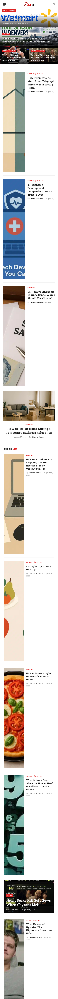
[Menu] (4, 4)
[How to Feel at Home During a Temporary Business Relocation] (29, 406)
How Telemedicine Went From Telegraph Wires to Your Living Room (41, 82)
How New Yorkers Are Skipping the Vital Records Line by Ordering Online (39, 464)
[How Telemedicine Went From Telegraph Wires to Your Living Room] (14, 122)
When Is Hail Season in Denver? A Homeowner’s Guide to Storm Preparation (26, 40)
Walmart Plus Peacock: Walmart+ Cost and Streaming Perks (28, 16)
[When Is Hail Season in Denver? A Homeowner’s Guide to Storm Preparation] (29, 36)
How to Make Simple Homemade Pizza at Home (38, 676)
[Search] (53, 4)
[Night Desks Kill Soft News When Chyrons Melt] (29, 896)
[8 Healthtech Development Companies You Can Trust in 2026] (14, 229)
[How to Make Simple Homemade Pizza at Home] (14, 718)
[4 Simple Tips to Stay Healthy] (14, 611)
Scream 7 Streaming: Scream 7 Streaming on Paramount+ (43, 58)
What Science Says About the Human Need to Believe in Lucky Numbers (39, 785)
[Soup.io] (29, 4)
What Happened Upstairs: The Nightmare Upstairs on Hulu (39, 929)
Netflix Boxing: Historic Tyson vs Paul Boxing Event (14, 58)
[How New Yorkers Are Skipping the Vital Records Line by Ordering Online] (14, 504)
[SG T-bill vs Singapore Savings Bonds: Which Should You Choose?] (14, 336)
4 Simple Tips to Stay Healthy (38, 568)
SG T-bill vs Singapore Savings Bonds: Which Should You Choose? (41, 295)
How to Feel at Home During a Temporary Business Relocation (29, 431)
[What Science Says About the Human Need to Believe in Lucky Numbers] (14, 825)
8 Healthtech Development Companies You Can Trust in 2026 (40, 189)
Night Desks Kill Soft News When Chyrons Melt (28, 902)
